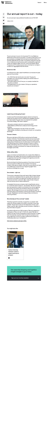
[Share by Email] (3, 23)
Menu (45, 2)
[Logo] (7, 2)
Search (39, 2)
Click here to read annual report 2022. (17, 220)
